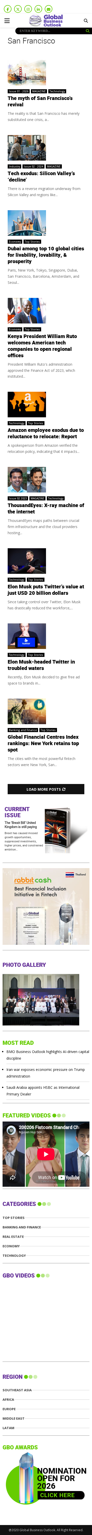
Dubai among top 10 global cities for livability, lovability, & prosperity (46, 255)
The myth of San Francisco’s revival (40, 102)
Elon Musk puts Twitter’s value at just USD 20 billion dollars (46, 590)
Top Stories (32, 241)
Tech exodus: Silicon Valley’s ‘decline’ (41, 177)
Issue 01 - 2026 (18, 91)
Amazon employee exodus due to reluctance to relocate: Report (46, 434)
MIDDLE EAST (14, 1418)
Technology (57, 91)
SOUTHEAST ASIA (17, 1390)
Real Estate (13, 1237)
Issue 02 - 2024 (33, 166)
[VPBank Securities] (41, 943)
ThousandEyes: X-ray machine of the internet (46, 509)
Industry (14, 166)
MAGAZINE (39, 91)
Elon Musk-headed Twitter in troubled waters (41, 665)
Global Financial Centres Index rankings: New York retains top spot (43, 743)
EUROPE (9, 1409)
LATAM (8, 1428)
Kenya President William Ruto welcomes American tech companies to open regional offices (42, 346)
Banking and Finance (23, 730)
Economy (15, 241)
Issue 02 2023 (18, 498)
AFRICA (8, 1399)
